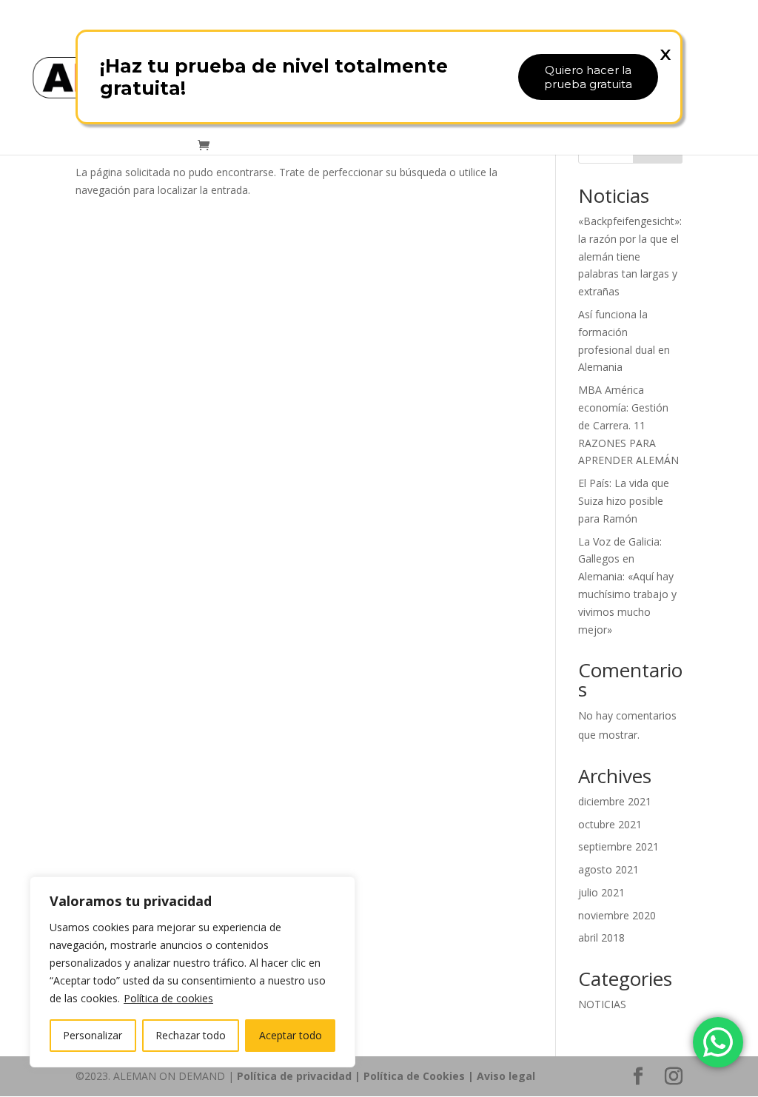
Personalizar (92, 1035)
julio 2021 (601, 892)
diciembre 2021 (614, 801)
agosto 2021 (608, 869)
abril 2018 (601, 937)
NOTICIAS (602, 1004)
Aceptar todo (290, 1035)
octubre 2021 (610, 824)
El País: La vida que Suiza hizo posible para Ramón (623, 501)
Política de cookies (168, 998)
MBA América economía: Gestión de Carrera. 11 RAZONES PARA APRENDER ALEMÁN (628, 425)
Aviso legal (506, 1076)
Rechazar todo (190, 1035)
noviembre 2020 (617, 915)
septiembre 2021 (618, 846)
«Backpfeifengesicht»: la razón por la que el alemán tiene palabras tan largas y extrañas (630, 256)
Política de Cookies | (420, 1076)
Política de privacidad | (300, 1076)
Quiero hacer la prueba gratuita (588, 77)
